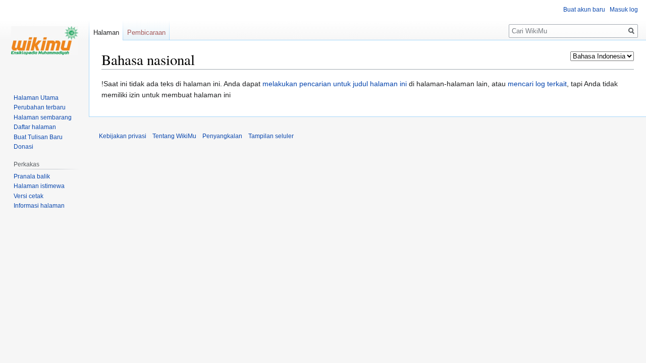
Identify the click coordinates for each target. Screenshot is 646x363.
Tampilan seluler (271, 136)
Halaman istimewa (39, 186)
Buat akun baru (584, 9)
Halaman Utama (36, 97)
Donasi (23, 146)
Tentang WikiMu (174, 136)
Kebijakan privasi (122, 136)
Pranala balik (32, 176)
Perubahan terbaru (40, 107)
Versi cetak (28, 196)
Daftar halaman (35, 127)
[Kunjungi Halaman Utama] (44, 40)
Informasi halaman (39, 205)
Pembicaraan (146, 32)
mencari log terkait (537, 84)
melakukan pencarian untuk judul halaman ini (334, 84)
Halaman (106, 32)
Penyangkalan (222, 136)
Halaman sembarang (43, 117)
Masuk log (624, 9)
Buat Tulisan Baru (38, 137)
